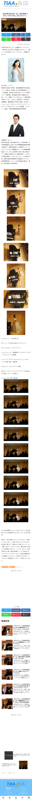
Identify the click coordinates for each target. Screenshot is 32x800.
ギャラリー (20, 567)
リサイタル (5, 567)
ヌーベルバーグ (8, 793)
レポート (13, 567)
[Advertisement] (16, 587)
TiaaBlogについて (24, 793)
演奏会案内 (8, 788)
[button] (26, 39)
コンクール (24, 791)
